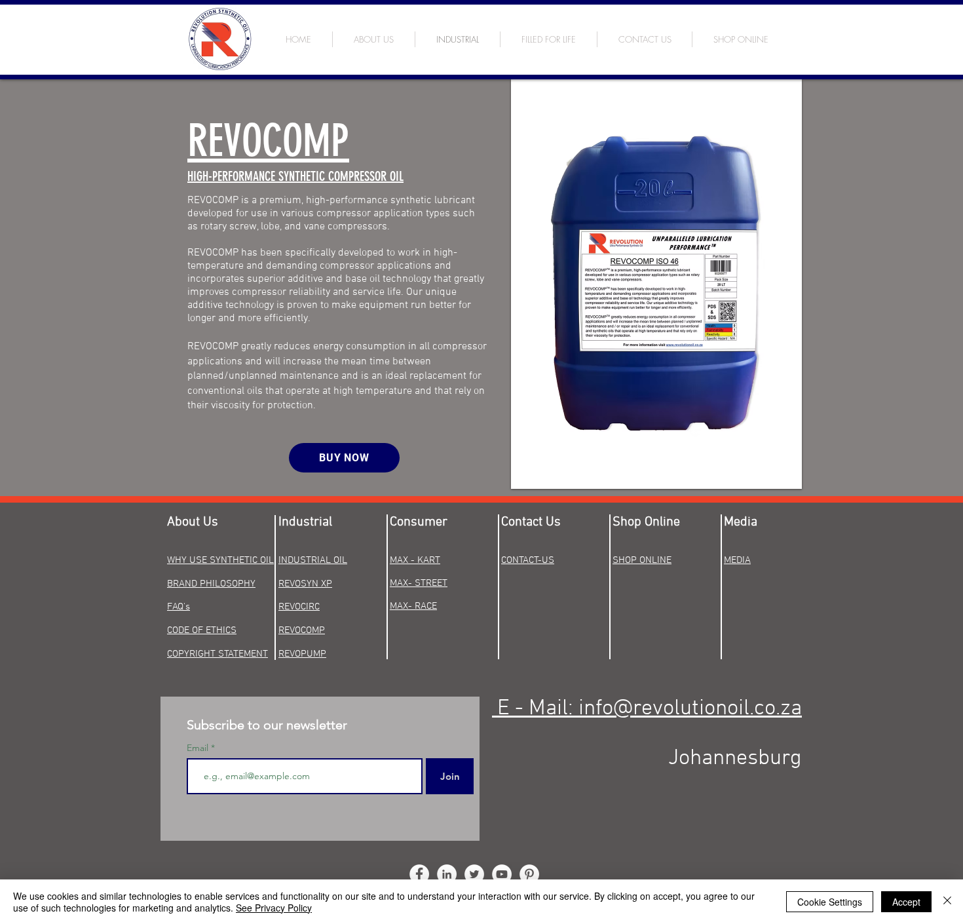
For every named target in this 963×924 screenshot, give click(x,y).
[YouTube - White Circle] (502, 874)
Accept (906, 901)
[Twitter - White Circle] (474, 874)
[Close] (947, 902)
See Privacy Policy (274, 907)
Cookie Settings (829, 901)
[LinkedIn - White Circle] (447, 874)
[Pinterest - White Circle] (529, 874)
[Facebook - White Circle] (419, 874)
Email (199, 747)
